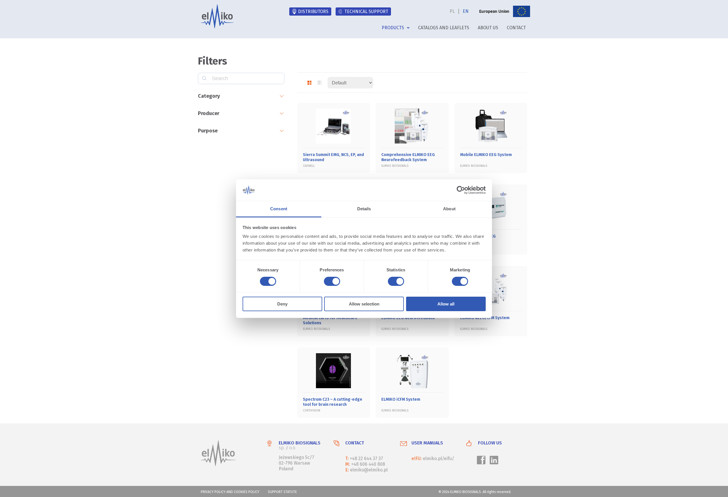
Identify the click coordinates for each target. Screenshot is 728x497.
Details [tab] (364, 208)
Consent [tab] (278, 208)
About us (488, 28)
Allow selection (364, 303)
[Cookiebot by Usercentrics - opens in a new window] (461, 190)
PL (452, 11)
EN (466, 11)
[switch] (331, 282)
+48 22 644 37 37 (366, 458)
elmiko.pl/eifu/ (438, 458)
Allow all (445, 303)
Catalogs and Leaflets (443, 28)
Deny (282, 303)
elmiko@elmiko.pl (369, 470)
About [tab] (449, 208)
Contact (516, 28)
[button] (395, 28)
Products (393, 28)
